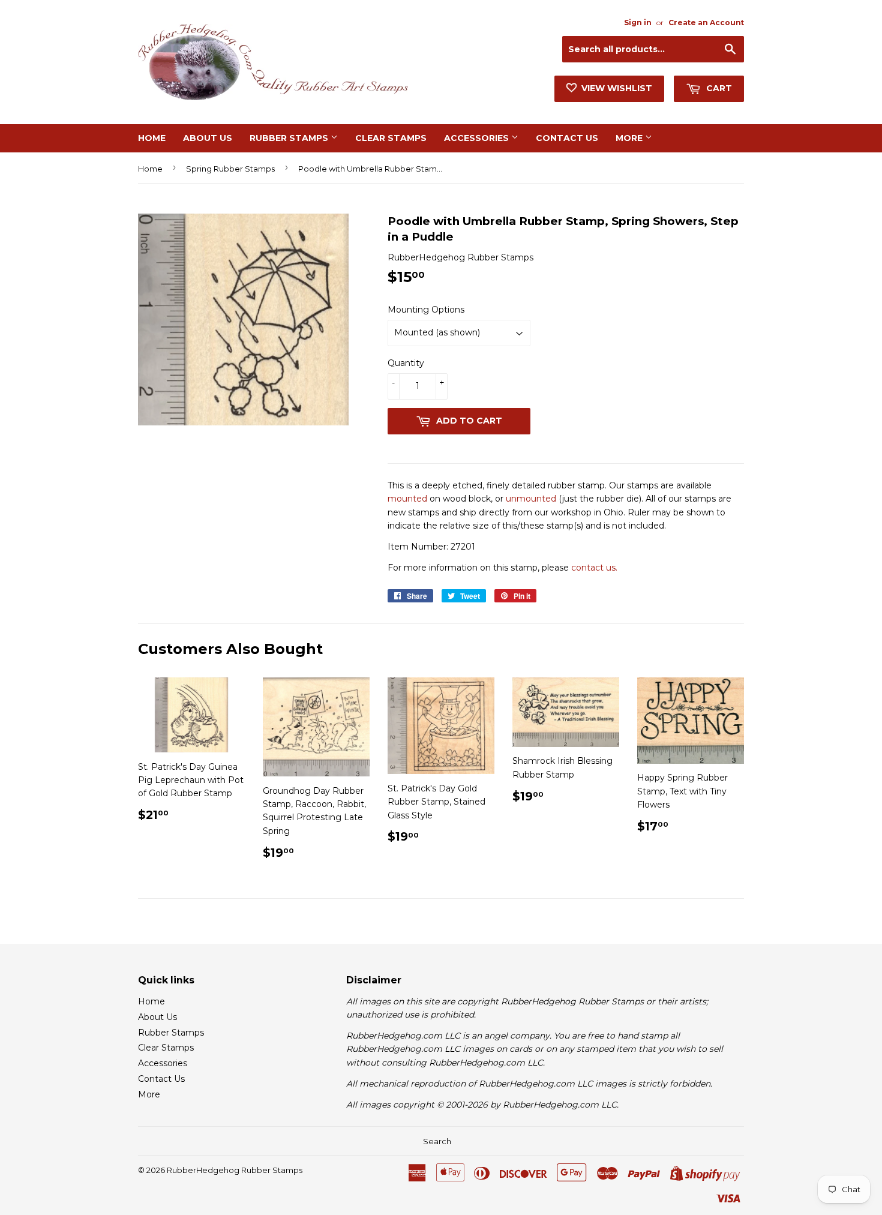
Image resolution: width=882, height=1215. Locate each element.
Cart (718, 88)
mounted (407, 498)
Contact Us (567, 138)
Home (152, 138)
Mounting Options (426, 309)
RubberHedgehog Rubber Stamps (234, 1170)
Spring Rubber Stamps (230, 168)
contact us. (594, 567)
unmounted (531, 498)
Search (437, 1141)
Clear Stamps (391, 138)
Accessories (477, 138)
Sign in (638, 22)
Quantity (406, 363)
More (630, 138)
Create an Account (706, 22)
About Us (207, 138)
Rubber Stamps (290, 138)
